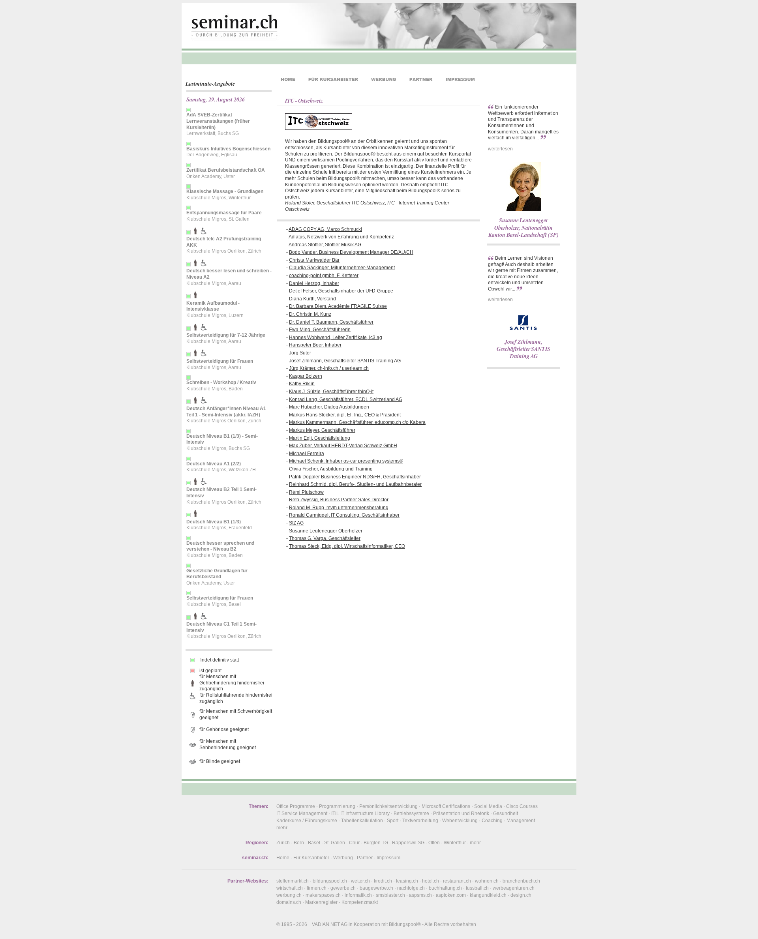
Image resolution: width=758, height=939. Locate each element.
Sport (392, 820)
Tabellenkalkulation (362, 820)
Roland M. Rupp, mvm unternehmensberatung (338, 507)
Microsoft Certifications (446, 806)
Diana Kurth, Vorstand (312, 299)
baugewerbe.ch (376, 888)
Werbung (343, 857)
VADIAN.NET (326, 924)
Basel (314, 842)
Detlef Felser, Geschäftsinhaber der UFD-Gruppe (341, 291)
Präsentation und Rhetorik (461, 813)
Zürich (283, 842)
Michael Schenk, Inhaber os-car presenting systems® (346, 461)
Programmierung (337, 806)
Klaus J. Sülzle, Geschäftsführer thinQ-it (331, 391)
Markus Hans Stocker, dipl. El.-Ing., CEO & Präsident (345, 415)
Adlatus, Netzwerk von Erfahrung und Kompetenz (341, 237)
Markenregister (321, 902)
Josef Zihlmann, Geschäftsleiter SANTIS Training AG (345, 361)
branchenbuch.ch (521, 881)
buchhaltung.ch (445, 888)
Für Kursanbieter (311, 857)
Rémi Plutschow (306, 492)
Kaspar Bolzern (305, 376)
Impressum (388, 857)
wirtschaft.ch (289, 888)
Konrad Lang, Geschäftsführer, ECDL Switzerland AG (345, 399)
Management (521, 820)
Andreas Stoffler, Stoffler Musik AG (325, 244)
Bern (299, 842)
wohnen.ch (487, 881)
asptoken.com (451, 895)
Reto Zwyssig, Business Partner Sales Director (338, 499)
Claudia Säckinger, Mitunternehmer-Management (342, 267)
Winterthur (455, 842)
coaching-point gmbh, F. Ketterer (323, 275)
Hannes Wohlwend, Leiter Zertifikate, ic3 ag (335, 337)
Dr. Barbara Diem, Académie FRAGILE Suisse (338, 306)
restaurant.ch (457, 881)
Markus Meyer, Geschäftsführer (322, 430)
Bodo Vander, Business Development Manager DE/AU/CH (351, 252)
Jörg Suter (300, 353)
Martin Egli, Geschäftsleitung (319, 438)
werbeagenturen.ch (514, 888)
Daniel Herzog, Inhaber (314, 283)
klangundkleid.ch (488, 895)
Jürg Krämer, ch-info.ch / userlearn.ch (329, 368)
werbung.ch (289, 895)
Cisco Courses (522, 806)
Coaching (492, 820)
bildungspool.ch (330, 881)
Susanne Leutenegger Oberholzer (325, 531)
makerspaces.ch (323, 895)
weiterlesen (500, 149)
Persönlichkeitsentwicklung (388, 806)
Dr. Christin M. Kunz (310, 314)
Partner (365, 857)
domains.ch (288, 902)
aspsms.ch (420, 895)
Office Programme (295, 806)
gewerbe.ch (343, 888)
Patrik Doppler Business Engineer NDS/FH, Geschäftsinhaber (355, 477)
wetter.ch (360, 881)
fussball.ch (477, 888)
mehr (281, 827)
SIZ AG (296, 523)
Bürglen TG (376, 842)
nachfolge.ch (411, 888)
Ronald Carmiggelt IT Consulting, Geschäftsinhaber (344, 515)
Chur (354, 842)
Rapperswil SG (408, 842)
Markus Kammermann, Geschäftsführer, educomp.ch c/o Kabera (357, 422)
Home (282, 857)
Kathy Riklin (302, 383)
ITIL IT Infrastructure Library (360, 813)
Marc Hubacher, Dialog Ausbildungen (329, 407)
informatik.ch (358, 895)
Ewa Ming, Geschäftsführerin (320, 329)
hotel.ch (430, 881)
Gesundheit (505, 813)
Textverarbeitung (420, 820)
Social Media (488, 806)
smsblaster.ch (390, 895)
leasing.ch (407, 881)
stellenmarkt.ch (292, 881)
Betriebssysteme (411, 813)
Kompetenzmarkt (359, 902)
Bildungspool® (405, 924)
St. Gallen (334, 842)
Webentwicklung (460, 820)
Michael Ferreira (306, 453)
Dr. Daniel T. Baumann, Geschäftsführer (331, 322)
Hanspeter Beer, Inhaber (315, 345)
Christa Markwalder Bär (314, 260)
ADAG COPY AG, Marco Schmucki (325, 229)
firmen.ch (316, 888)
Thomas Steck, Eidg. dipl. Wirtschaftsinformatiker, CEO (347, 546)
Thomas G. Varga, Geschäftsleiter (324, 538)
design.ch (520, 895)
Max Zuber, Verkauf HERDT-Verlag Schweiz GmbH (343, 445)
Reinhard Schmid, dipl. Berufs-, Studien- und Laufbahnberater (355, 484)
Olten (434, 842)
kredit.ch (383, 881)
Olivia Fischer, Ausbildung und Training (331, 469)
